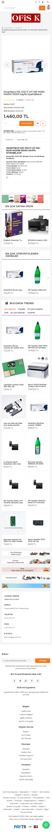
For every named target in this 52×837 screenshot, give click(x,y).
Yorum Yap (29, 100)
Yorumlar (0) (22, 140)
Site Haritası (26, 738)
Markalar (26, 749)
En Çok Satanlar (18, 313)
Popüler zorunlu (9, 798)
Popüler (21, 309)
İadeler (17, 809)
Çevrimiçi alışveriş (10, 792)
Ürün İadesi (26, 735)
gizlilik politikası (26, 718)
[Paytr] (20, 826)
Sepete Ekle (26, 123)
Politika (26, 806)
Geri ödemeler (28, 809)
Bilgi (46, 809)
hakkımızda (26, 711)
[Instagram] (37, 680)
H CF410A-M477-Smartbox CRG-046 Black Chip (12, 463)
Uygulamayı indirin (11, 692)
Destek (35, 795)
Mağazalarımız (30, 800)
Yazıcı (15, 162)
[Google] (26, 680)
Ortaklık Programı (26, 755)
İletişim (26, 731)
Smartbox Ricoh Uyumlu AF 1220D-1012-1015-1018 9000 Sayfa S (14, 290)
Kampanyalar (26, 759)
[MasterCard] (36, 826)
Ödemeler (14, 803)
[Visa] (30, 826)
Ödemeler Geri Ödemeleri (31, 803)
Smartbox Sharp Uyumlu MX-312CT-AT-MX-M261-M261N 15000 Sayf (25, 132)
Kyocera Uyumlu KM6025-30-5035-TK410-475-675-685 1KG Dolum (36, 463)
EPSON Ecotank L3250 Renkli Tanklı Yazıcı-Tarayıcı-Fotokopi (38, 240)
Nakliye (41, 800)
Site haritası (44, 792)
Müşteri (18, 795)
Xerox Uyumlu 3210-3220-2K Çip (36, 540)
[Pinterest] (32, 680)
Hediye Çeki (26, 752)
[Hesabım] (43, 2)
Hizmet (27, 795)
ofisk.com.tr (14, 819)
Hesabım (26, 769)
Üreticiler (18, 800)
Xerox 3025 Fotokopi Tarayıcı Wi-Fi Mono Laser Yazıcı (37, 385)
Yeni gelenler (10, 309)
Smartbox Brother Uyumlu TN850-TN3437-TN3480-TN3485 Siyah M (36, 424)
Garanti (39, 809)
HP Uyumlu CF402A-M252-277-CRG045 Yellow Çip (37, 501)
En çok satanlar (24, 798)
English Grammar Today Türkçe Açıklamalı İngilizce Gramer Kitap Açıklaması (14, 240)
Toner (31, 156)
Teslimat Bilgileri (26, 714)
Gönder (43, 661)
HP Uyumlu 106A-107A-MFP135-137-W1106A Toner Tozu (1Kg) (38, 290)
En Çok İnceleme (35, 309)
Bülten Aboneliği (26, 779)
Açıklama (9, 140)
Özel (6, 313)
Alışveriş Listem (26, 776)
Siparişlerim (26, 773)
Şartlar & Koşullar (14, 806)
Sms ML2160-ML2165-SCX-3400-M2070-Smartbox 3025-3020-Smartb (13, 424)
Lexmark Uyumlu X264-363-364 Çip (14, 385)
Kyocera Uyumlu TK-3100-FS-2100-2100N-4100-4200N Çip (13, 540)
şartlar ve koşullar (26, 721)
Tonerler (31, 313)
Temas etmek (26, 812)
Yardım (34, 792)
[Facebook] (14, 680)
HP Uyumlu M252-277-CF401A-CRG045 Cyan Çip (13, 501)
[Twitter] (20, 680)
